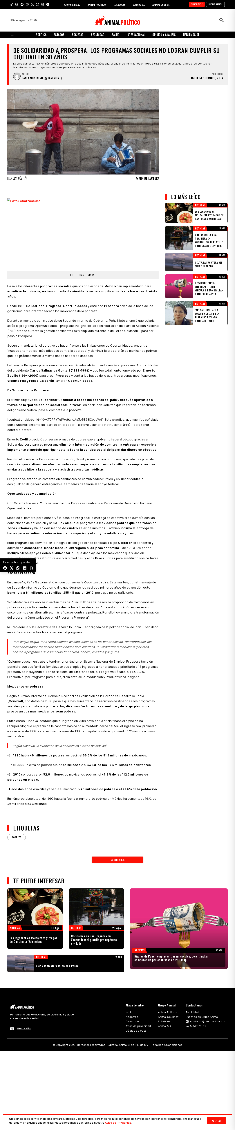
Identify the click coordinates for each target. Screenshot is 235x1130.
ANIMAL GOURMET (161, 4)
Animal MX (164, 1026)
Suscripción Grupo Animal (202, 1017)
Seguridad (97, 34)
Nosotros (132, 1017)
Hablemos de (191, 34)
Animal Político (167, 1012)
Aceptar (216, 1120)
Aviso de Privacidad (118, 1122)
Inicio (129, 1012)
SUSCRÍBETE (197, 4)
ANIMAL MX (139, 4)
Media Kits (24, 1028)
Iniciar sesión (215, 4)
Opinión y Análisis (164, 34)
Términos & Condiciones (166, 1045)
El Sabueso (165, 1021)
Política (41, 34)
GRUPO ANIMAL (72, 4)
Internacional (136, 34)
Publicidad (192, 1012)
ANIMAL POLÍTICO (97, 4)
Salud (115, 34)
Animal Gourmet (168, 1017)
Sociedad (78, 34)
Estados (59, 34)
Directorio (132, 1021)
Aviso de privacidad (138, 1026)
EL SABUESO (119, 4)
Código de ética (136, 1030)
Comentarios (117, 859)
